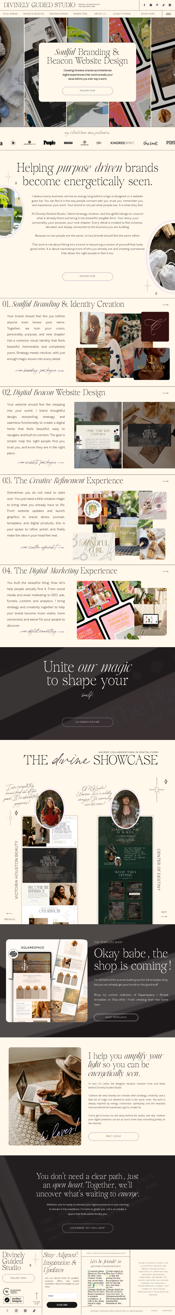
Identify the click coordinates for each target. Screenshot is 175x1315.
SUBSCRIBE (62, 1305)
